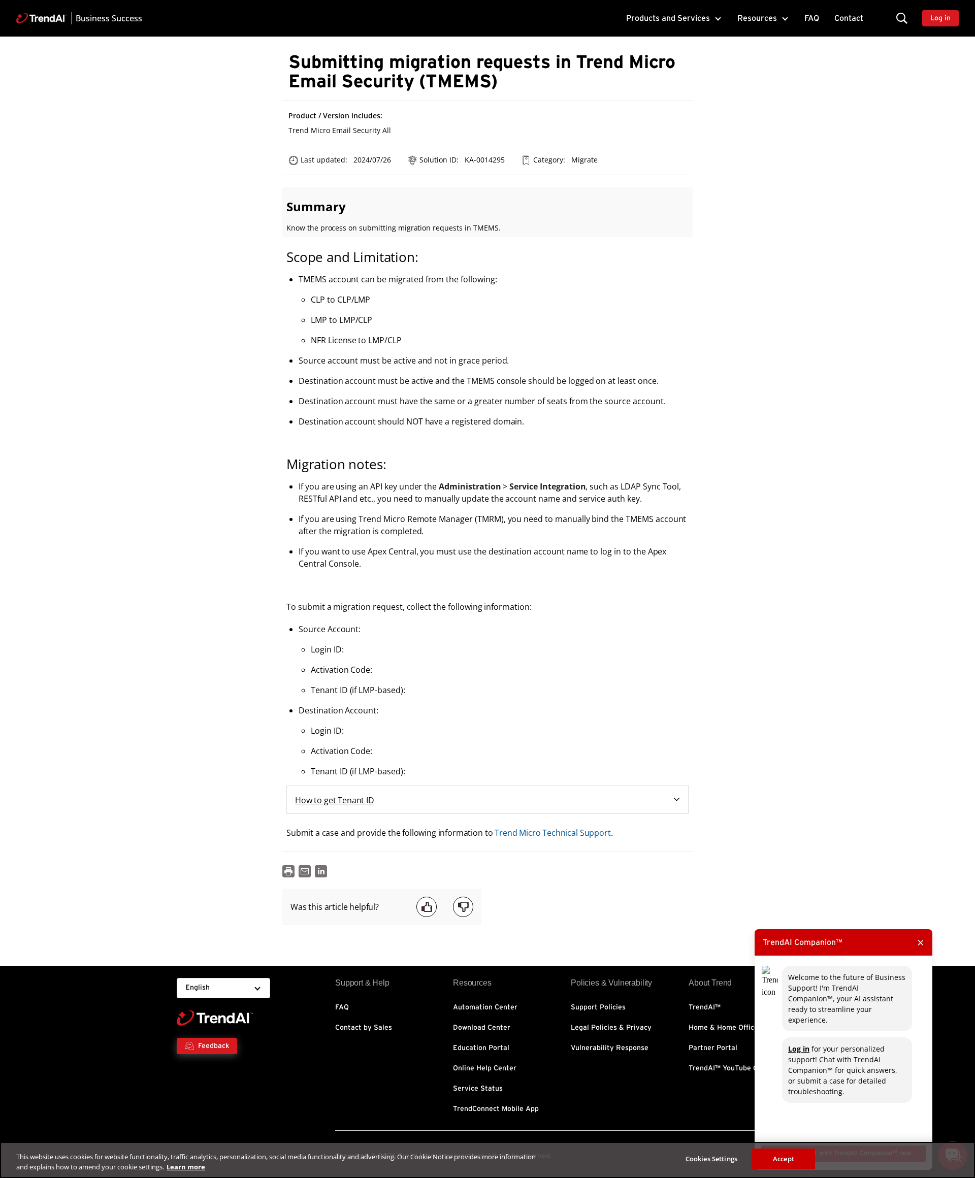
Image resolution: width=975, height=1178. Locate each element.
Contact (848, 18)
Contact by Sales (363, 1027)
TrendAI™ (705, 1007)
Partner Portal (713, 1048)
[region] (487, 1160)
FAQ (811, 18)
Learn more (186, 1166)
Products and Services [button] (668, 18)
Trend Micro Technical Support (552, 832)
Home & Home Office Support (738, 1027)
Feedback (213, 1046)
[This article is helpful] (426, 907)
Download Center (481, 1027)
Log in (798, 1049)
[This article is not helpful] (463, 907)
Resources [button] (757, 18)
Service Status (478, 1088)
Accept (783, 1158)
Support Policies (598, 1007)
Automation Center (485, 1007)
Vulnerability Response (609, 1048)
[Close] (959, 1159)
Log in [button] (940, 18)
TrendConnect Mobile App (496, 1108)
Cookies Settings (711, 1158)
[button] (902, 18)
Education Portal (481, 1048)
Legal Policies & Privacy (611, 1027)
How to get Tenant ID (334, 800)
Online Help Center (484, 1068)
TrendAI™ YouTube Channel (734, 1068)
